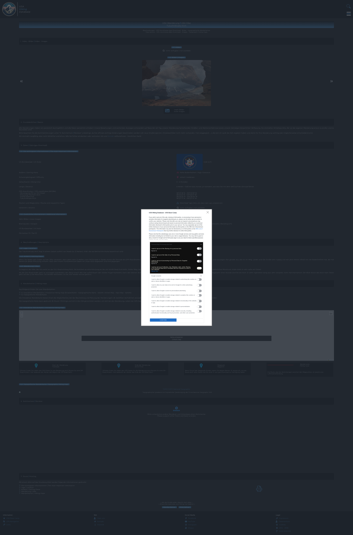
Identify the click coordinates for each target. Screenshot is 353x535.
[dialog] (176, 267)
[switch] (199, 248)
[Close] (208, 213)
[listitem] (176, 244)
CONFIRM (163, 320)
